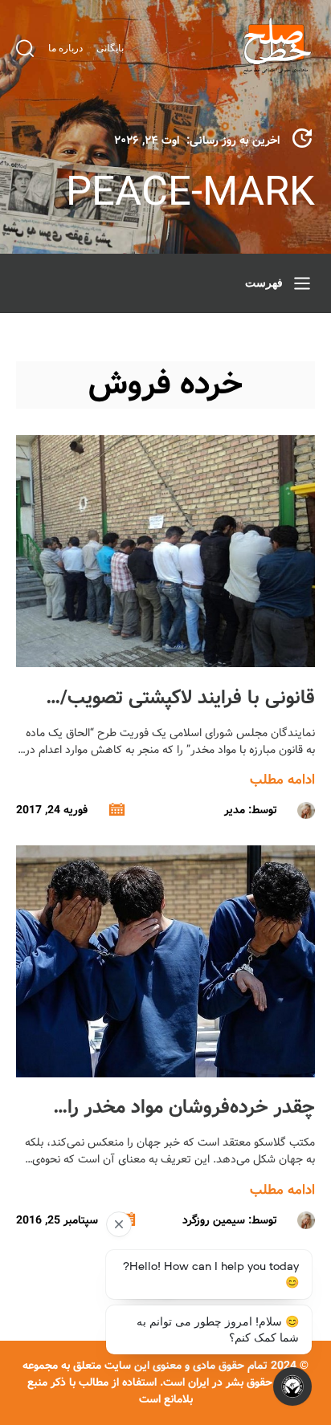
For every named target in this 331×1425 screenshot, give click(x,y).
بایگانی (110, 48)
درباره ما (65, 48)
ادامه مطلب (282, 780)
